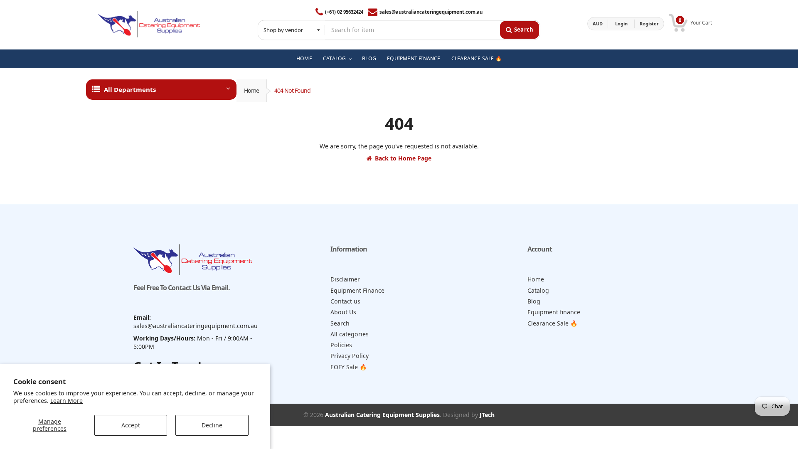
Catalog (538, 290)
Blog (533, 301)
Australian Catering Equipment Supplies (382, 415)
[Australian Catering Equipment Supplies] (149, 23)
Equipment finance (553, 312)
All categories (349, 334)
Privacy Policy (349, 356)
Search (340, 323)
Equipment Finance (357, 290)
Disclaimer (345, 279)
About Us (343, 312)
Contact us (345, 301)
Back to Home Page (403, 158)
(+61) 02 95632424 (344, 12)
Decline (212, 425)
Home (251, 90)
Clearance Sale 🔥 (552, 323)
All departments (130, 89)
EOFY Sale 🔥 (348, 367)
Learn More (66, 401)
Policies (341, 345)
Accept (130, 425)
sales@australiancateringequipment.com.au (431, 12)
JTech (487, 415)
